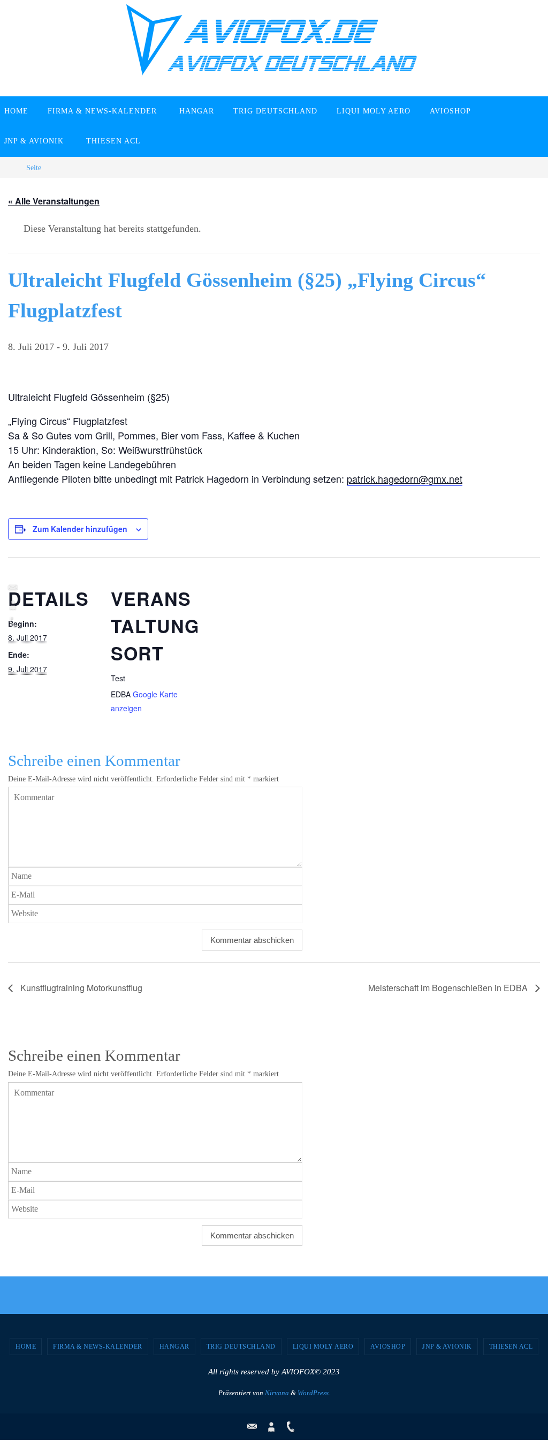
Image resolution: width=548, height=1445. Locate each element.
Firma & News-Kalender (97, 1346)
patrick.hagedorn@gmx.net (404, 478)
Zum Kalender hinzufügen (80, 528)
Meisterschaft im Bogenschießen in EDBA (449, 988)
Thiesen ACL (511, 1346)
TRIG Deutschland (241, 1346)
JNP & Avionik (447, 1346)
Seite (33, 167)
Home (26, 1346)
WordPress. (314, 1393)
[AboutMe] (11, 605)
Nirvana (277, 1393)
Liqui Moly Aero (323, 1346)
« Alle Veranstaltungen (54, 201)
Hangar (174, 1346)
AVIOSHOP (387, 1346)
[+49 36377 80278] (11, 622)
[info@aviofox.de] (11, 587)
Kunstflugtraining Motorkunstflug (80, 988)
